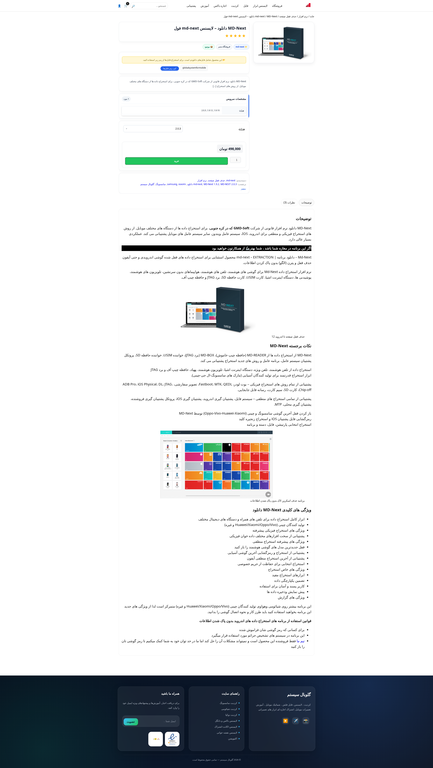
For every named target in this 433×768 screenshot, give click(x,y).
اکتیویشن (232, 738)
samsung (172, 184)
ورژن (242, 129)
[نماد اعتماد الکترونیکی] (172, 739)
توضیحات (306, 202)
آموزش (205, 6)
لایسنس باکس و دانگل (226, 721)
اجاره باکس (220, 6)
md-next (260, 16)
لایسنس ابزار (260, 6)
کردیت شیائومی (229, 709)
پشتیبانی (191, 6)
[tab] (306, 202)
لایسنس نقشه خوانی (227, 732)
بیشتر (243, 188)
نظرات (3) (289, 202)
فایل (245, 6)
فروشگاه (277, 6)
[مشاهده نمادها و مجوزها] (155, 739)
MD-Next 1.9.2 (211, 184)
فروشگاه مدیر (224, 46)
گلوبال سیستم (147, 184)
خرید (176, 160)
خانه (312, 16)
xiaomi (182, 184)
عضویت (131, 721)
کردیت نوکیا (231, 715)
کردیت (235, 6)
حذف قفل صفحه (287, 16)
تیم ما (301, 641)
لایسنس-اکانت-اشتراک (225, 726)
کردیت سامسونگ (228, 703)
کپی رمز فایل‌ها (169, 68)
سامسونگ (161, 184)
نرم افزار (303, 16)
